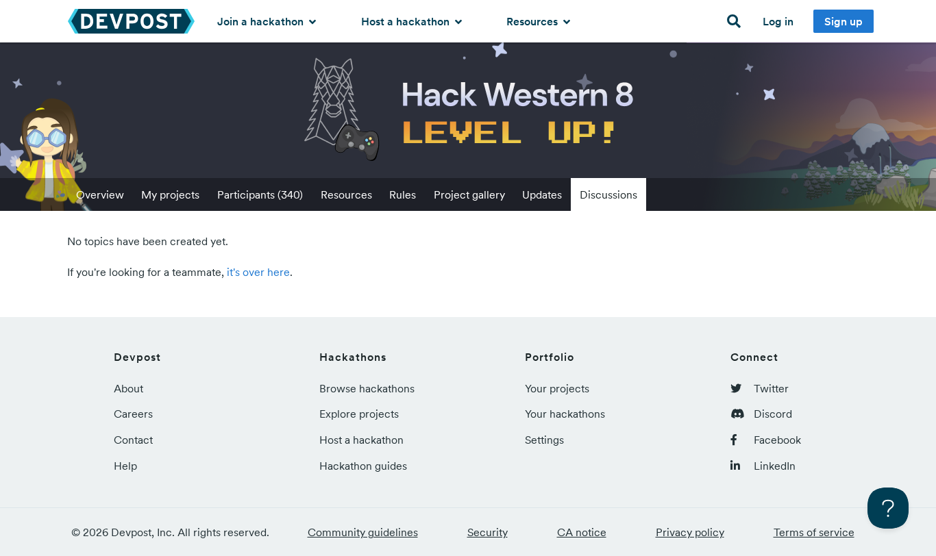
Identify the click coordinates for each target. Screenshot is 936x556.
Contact (133, 439)
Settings (544, 439)
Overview (100, 194)
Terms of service (814, 532)
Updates (542, 194)
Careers (133, 413)
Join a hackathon (261, 21)
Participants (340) (260, 194)
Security (487, 532)
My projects (170, 194)
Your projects (557, 388)
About (128, 388)
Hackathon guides (363, 465)
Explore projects (359, 413)
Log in (778, 21)
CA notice (581, 532)
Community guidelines (363, 532)
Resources (533, 21)
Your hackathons (565, 413)
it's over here (258, 272)
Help (125, 465)
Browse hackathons (367, 388)
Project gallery (469, 194)
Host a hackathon (406, 21)
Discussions (608, 194)
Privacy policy (690, 532)
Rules (402, 194)
